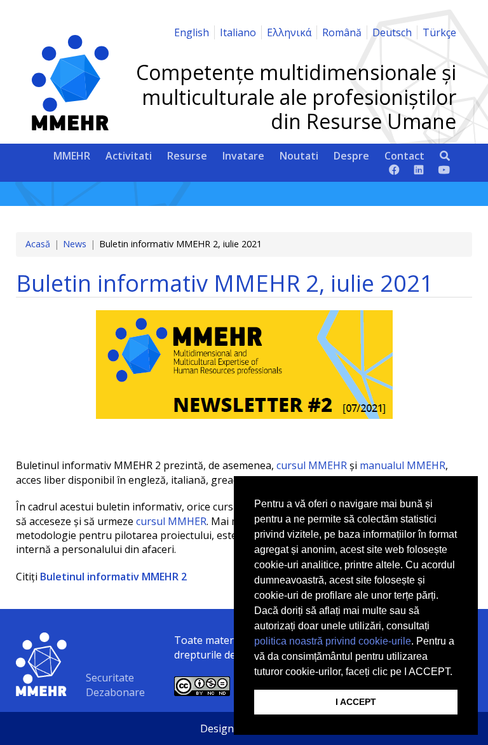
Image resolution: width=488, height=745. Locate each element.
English (191, 32)
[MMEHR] (70, 126)
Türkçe (439, 32)
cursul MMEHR (311, 465)
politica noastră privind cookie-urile (332, 641)
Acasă (37, 244)
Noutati (299, 156)
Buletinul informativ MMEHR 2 (113, 577)
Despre (351, 156)
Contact (404, 156)
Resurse (187, 156)
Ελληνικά (289, 32)
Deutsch (392, 32)
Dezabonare (115, 692)
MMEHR (71, 156)
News (74, 244)
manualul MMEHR (402, 465)
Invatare (243, 156)
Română (342, 32)
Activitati (128, 156)
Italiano (238, 32)
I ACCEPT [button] (356, 702)
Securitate (110, 678)
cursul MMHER (171, 521)
